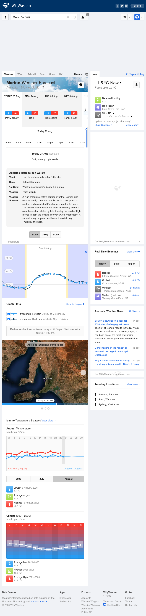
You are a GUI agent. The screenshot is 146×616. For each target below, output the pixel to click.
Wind (20, 74)
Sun (42, 74)
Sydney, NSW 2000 (108, 404)
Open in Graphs (74, 304)
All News (133, 311)
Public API (86, 612)
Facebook (130, 597)
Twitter (128, 601)
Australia (12, 87)
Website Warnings (90, 605)
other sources (38, 601)
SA (23, 87)
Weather (8, 74)
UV (60, 74)
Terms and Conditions (113, 601)
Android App (65, 601)
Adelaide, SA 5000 (108, 394)
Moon (52, 74)
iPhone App (65, 597)
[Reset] (68, 17)
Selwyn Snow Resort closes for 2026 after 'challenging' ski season (117, 331)
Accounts (86, 597)
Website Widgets (90, 601)
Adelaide (33, 87)
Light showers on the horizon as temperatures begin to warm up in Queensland (117, 351)
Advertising (87, 608)
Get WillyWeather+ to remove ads (112, 241)
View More (47, 420)
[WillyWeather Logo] (19, 6)
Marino (43, 87)
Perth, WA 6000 (106, 399)
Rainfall (31, 74)
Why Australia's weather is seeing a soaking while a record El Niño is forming (117, 362)
